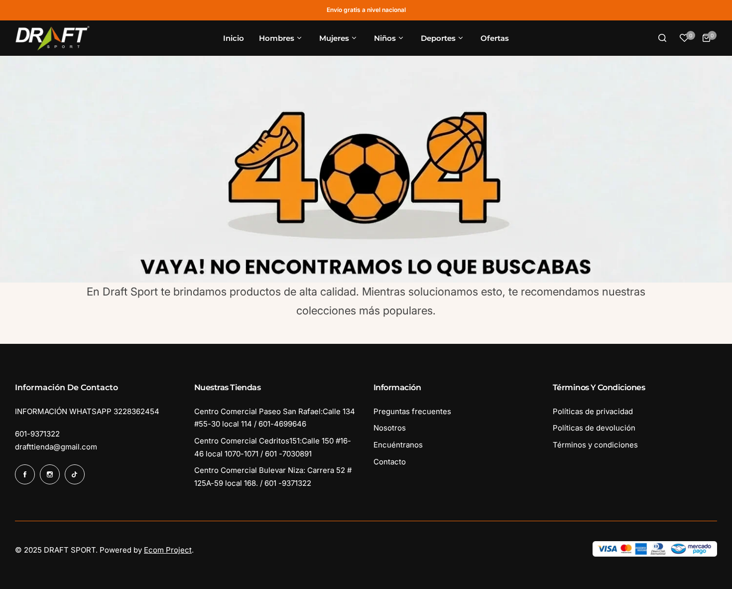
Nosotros (389, 428)
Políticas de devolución (594, 428)
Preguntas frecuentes (412, 411)
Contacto (389, 461)
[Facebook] (25, 474)
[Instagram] (50, 474)
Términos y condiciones (595, 444)
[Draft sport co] (52, 38)
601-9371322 (37, 434)
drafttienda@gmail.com (56, 446)
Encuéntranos (398, 444)
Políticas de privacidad (593, 411)
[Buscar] (662, 38)
